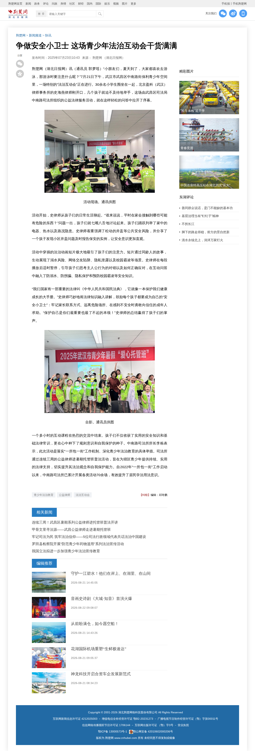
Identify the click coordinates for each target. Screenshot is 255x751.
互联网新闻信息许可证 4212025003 (75, 718)
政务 (37, 3)
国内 (89, 3)
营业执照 (183, 725)
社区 (72, 3)
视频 (116, 3)
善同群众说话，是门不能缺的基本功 (207, 208)
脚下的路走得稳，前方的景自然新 (206, 232)
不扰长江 (188, 224)
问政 (54, 3)
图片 (125, 3)
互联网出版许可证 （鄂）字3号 (154, 725)
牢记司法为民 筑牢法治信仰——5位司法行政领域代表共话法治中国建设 (89, 537)
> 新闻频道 (34, 35)
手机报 (226, 3)
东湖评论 (186, 197)
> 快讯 (46, 35)
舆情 (63, 3)
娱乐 (107, 3)
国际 (98, 3)
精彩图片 (186, 71)
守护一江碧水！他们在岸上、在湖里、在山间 (111, 573)
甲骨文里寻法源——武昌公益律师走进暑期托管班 (71, 530)
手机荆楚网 (240, 3)
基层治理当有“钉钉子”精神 (200, 216)
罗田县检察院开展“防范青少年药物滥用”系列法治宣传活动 (78, 544)
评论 (46, 3)
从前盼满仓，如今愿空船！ (95, 623)
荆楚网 (21, 35)
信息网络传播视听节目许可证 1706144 (106, 725)
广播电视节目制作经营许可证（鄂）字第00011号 (188, 718)
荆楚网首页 (15, 3)
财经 (81, 3)
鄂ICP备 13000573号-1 (112, 731)
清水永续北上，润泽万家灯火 (202, 240)
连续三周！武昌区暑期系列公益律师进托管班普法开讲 (75, 522)
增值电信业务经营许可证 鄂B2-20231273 (127, 718)
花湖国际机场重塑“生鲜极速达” (98, 649)
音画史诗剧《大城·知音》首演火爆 (101, 598)
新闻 (28, 3)
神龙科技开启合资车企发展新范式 (101, 674)
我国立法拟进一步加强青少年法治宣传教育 (66, 551)
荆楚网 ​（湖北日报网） (108, 57)
